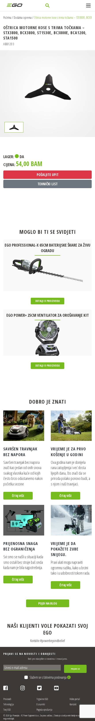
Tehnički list (48, 184)
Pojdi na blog (48, 603)
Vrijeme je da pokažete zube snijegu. (64, 549)
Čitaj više (18, 496)
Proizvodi (7, 699)
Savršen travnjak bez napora (20, 451)
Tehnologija (8, 704)
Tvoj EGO (7, 710)
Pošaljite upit (48, 174)
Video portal (75, 699)
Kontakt (73, 704)
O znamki (40, 704)
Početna (7, 17)
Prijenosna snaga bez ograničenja (20, 546)
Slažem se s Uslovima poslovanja (48, 677)
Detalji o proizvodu (47, 301)
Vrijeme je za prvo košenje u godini (68, 451)
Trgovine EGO (42, 699)
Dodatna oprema (23, 17)
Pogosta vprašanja (44, 710)
